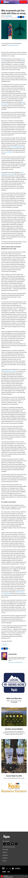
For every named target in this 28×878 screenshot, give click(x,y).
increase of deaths (8, 152)
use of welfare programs (16, 146)
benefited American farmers (9, 371)
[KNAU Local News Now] (14, 683)
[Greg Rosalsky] (4, 656)
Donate (24, 2)
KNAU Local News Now (14, 698)
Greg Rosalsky (8, 16)
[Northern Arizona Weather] (14, 716)
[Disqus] (14, 814)
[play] (2, 876)
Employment (5, 855)
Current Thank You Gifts (14, 776)
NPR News (5, 644)
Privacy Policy (5, 849)
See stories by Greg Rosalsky (15, 662)
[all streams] (26, 876)
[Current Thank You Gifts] (14, 756)
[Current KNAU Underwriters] (14, 787)
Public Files (5, 852)
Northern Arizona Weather (14, 729)
